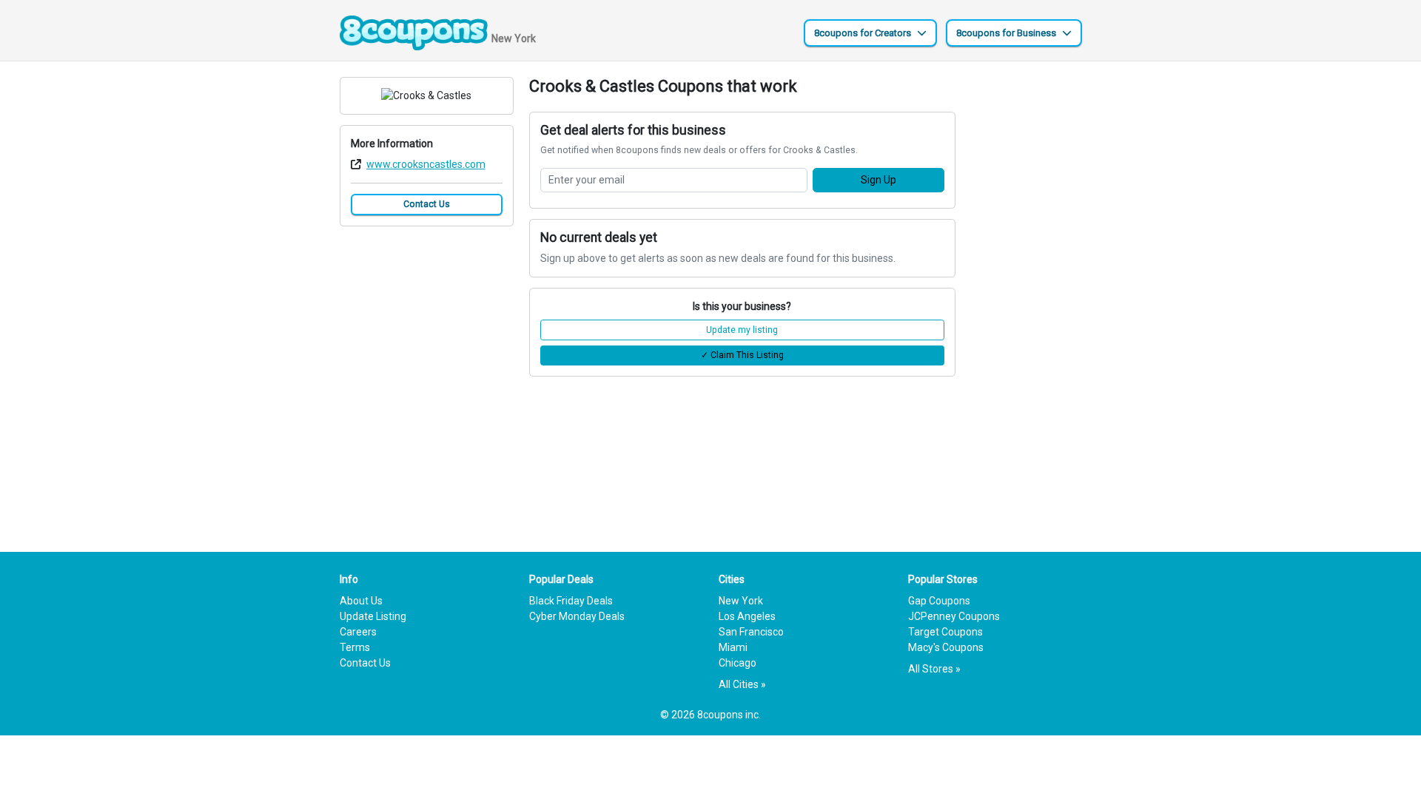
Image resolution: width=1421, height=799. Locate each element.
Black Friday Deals (571, 601)
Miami (733, 647)
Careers (358, 632)
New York (741, 601)
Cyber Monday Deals (577, 616)
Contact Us (426, 204)
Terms (355, 647)
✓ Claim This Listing (742, 355)
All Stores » (934, 669)
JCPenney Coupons (954, 616)
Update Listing (373, 616)
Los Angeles (747, 616)
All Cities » (742, 684)
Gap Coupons (939, 601)
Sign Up (878, 180)
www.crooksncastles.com (426, 164)
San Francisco (751, 632)
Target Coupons (945, 632)
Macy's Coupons (946, 647)
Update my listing (742, 330)
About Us (361, 601)
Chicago (737, 663)
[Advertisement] (1026, 299)
